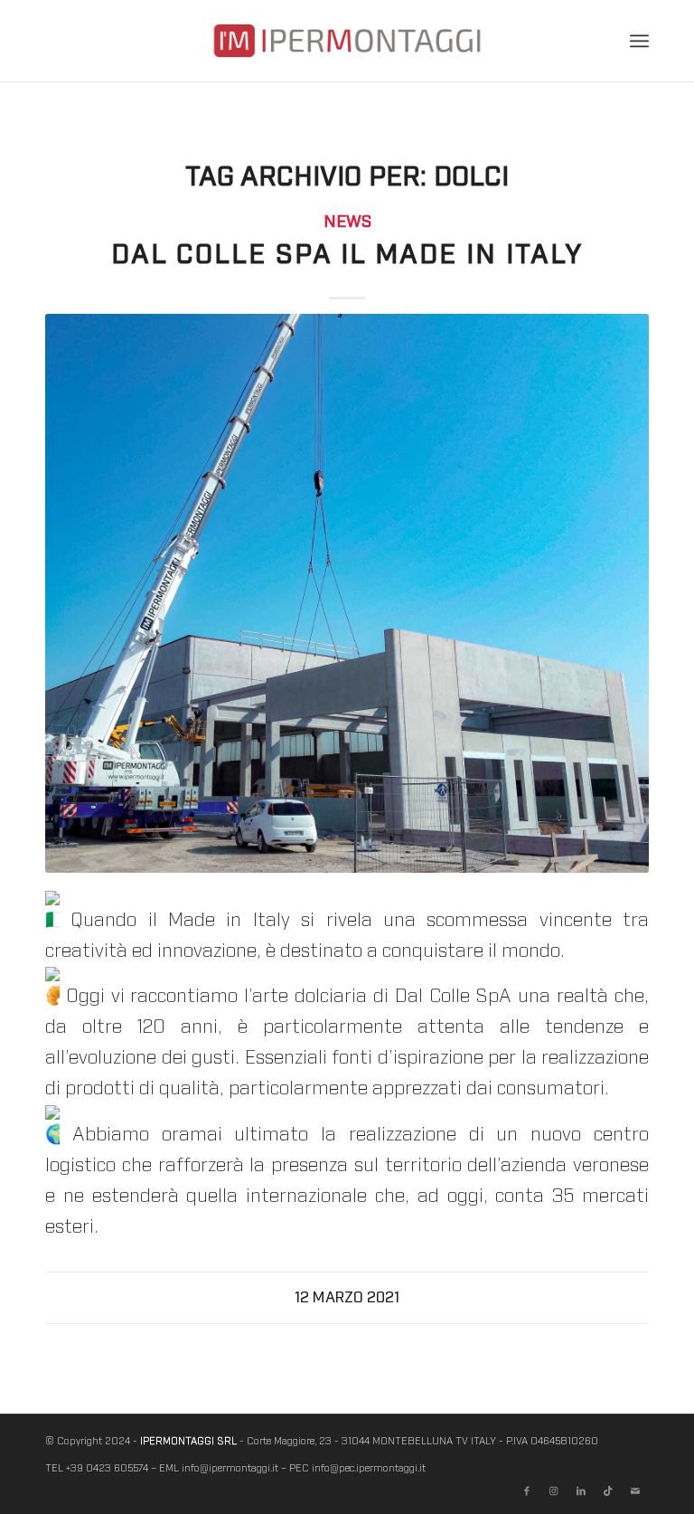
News (347, 222)
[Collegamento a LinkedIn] (581, 1491)
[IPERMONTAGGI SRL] (347, 54)
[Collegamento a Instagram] (553, 1491)
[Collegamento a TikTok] (608, 1491)
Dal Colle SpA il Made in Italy (347, 255)
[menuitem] (639, 40)
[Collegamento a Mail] (635, 1491)
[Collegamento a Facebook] (526, 1491)
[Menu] (639, 40)
